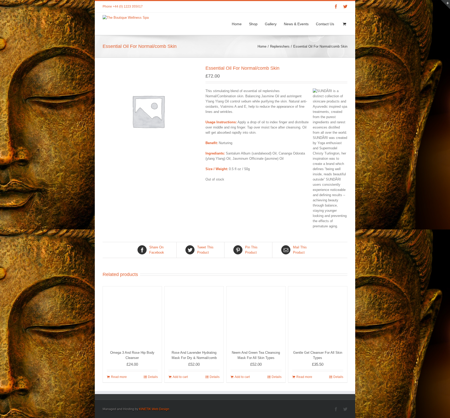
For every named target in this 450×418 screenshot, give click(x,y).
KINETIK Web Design (154, 409)
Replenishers (280, 46)
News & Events (296, 24)
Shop (253, 24)
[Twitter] (345, 6)
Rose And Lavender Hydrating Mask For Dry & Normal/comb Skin (194, 358)
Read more (119, 377)
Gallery (271, 24)
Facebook (156, 249)
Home (237, 24)
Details (153, 377)
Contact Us (325, 24)
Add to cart (180, 377)
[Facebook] (336, 6)
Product (205, 249)
